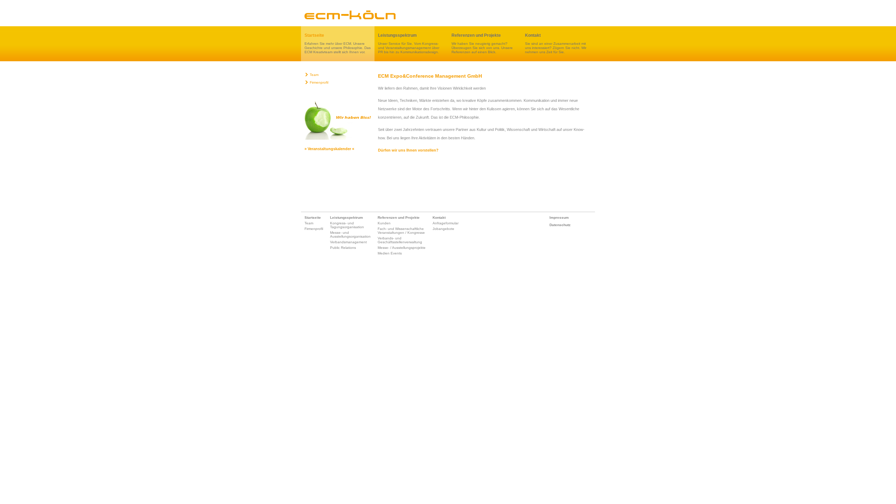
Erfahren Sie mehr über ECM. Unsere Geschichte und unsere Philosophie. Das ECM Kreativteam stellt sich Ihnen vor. (337, 43)
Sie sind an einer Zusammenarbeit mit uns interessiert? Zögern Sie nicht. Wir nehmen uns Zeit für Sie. (555, 43)
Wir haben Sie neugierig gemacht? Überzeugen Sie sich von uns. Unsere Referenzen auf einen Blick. (482, 43)
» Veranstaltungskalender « (329, 149)
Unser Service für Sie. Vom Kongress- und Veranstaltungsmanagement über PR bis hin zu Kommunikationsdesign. (408, 43)
